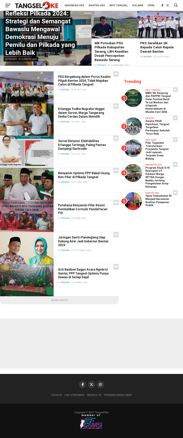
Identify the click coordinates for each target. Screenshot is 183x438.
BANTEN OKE (97, 5)
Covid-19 (56, 395)
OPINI (151, 5)
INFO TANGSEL (118, 5)
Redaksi (102, 65)
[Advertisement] (91, 344)
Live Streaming (74, 395)
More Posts (59, 300)
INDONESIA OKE (74, 5)
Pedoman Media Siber (118, 395)
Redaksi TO (94, 395)
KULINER (137, 5)
